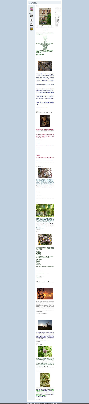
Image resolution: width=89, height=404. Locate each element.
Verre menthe (32, 2)
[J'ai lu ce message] (88, 403)
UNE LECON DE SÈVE (39, 344)
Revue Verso (56, 25)
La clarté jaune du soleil (31, 30)
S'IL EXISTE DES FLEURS (40, 232)
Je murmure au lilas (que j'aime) (32, 26)
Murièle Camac (56, 24)
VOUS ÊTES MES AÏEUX (40, 371)
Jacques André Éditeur (57, 16)
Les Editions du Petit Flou (57, 19)
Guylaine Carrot (56, 15)
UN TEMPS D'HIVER (39, 166)
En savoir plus (56, 403)
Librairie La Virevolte (57, 20)
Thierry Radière (56, 27)
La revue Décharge (57, 18)
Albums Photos (30, 13)
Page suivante (38, 399)
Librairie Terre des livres (57, 21)
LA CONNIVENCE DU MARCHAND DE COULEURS (44, 112)
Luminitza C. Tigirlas (57, 22)
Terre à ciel (56, 26)
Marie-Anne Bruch (57, 23)
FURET (37, 202)
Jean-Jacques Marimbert (57, 17)
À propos (31, 12)
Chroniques (40, 55)
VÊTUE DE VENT (38, 286)
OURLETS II (38, 6)
